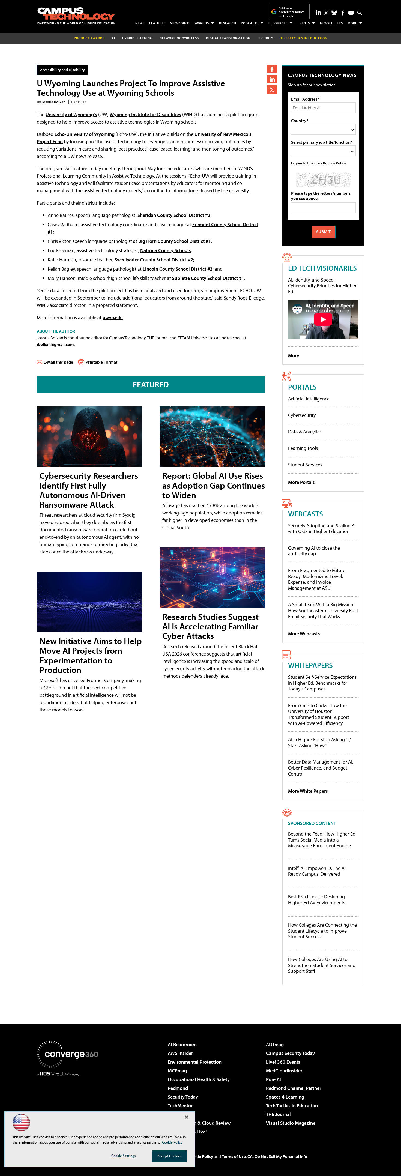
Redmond (178, 1088)
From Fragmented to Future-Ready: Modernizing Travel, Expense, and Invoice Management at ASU (317, 579)
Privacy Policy (334, 163)
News (140, 23)
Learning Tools (303, 448)
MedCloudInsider (284, 1070)
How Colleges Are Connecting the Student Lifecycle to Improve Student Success (322, 931)
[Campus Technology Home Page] (76, 15)
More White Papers (308, 791)
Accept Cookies (169, 1156)
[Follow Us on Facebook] (342, 13)
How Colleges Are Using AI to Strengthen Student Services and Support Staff (321, 965)
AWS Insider (180, 1053)
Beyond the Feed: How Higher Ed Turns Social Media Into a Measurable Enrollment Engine (321, 840)
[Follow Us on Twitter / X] (326, 13)
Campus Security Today (290, 1053)
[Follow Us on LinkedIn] (318, 12)
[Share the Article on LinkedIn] (271, 79)
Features (157, 23)
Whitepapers (310, 665)
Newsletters (331, 23)
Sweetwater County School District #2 (154, 259)
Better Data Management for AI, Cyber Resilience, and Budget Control (320, 768)
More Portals (301, 482)
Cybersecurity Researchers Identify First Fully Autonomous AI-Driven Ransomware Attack (89, 490)
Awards (202, 23)
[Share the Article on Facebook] (271, 69)
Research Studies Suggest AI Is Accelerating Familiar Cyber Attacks (210, 626)
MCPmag (177, 1070)
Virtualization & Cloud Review (199, 1123)
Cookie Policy (200, 1156)
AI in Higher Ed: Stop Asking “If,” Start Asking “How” (319, 742)
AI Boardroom (182, 1044)
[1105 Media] (69, 1104)
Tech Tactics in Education (292, 1105)
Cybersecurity (302, 415)
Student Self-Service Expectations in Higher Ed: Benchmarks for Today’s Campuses (322, 683)
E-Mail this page (58, 362)
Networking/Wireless (179, 38)
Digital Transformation (228, 38)
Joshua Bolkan (53, 101)
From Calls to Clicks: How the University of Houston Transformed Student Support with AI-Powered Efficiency (318, 714)
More (352, 23)
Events (304, 23)
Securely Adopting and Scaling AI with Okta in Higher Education (322, 528)
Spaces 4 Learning (285, 1097)
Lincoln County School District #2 (178, 269)
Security (265, 38)
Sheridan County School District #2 (173, 215)
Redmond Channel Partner (293, 1088)
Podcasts (249, 23)
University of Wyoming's (71, 114)
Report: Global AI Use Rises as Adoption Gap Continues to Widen (213, 485)
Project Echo (50, 141)
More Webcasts (304, 633)
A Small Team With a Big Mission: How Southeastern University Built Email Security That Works (323, 610)
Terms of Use (234, 1156)
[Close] (187, 1117)
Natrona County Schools (165, 250)
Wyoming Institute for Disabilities (145, 114)
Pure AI (273, 1079)
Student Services (305, 465)
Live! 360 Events (283, 1062)
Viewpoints (180, 23)
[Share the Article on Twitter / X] (271, 89)
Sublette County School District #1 (208, 278)
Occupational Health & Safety (199, 1079)
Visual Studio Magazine (290, 1123)
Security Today (183, 1097)
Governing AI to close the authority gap (314, 551)
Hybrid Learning (137, 38)
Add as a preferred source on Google (292, 12)
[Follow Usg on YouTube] (351, 13)
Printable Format (102, 362)
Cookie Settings (123, 1155)
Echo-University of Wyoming (85, 134)
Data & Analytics (304, 432)
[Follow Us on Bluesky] (334, 13)
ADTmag (275, 1044)
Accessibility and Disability (62, 69)
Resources (278, 23)
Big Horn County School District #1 (174, 241)
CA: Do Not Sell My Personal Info (277, 1156)
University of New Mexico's (223, 134)
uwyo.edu (113, 317)
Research (227, 23)
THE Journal (278, 1114)
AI (113, 38)
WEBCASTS (305, 513)
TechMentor (180, 1105)
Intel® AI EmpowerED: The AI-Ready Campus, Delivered (317, 871)
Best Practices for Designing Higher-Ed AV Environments (316, 899)
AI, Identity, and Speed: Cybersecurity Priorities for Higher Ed (322, 286)
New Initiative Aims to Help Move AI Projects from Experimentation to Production (91, 655)
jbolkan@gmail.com (55, 344)
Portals (302, 386)
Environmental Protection (195, 1062)
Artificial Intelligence (309, 399)
